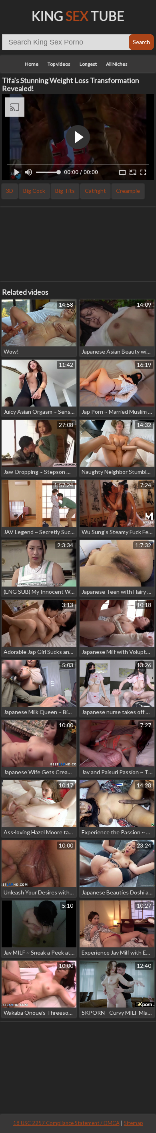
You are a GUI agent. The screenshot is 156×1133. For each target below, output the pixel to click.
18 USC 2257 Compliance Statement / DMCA (66, 1123)
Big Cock (34, 190)
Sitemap (133, 1123)
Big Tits (65, 190)
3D (9, 190)
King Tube (78, 16)
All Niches (117, 64)
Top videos (59, 64)
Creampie (128, 190)
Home (31, 64)
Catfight (95, 190)
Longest (88, 64)
